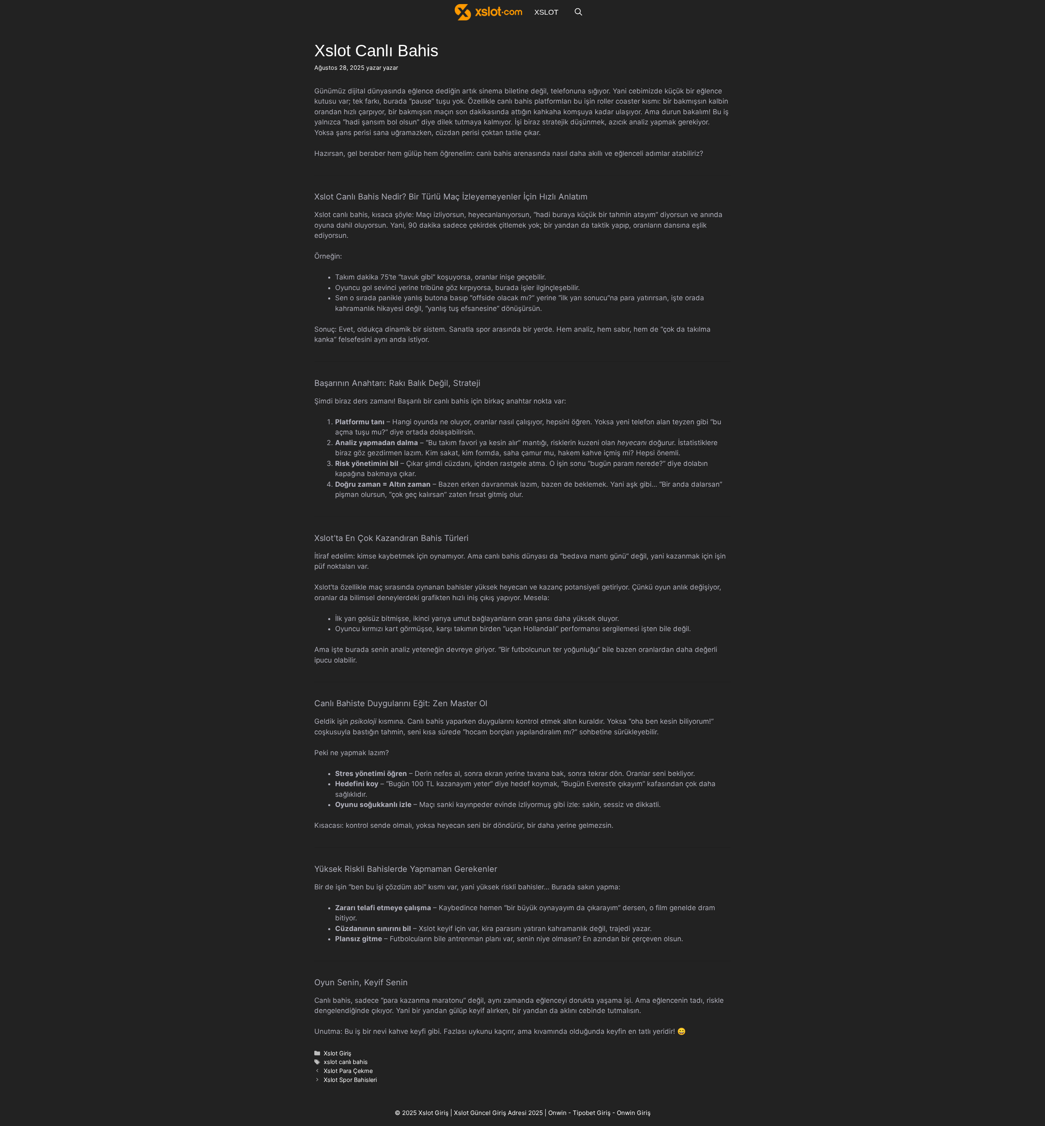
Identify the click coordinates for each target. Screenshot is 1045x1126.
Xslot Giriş (337, 1053)
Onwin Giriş (634, 1113)
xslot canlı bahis (346, 1061)
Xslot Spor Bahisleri (350, 1079)
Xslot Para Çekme (348, 1070)
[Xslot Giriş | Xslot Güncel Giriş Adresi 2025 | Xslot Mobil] (488, 12)
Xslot (546, 12)
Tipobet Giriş (592, 1113)
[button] (578, 12)
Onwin (557, 1113)
